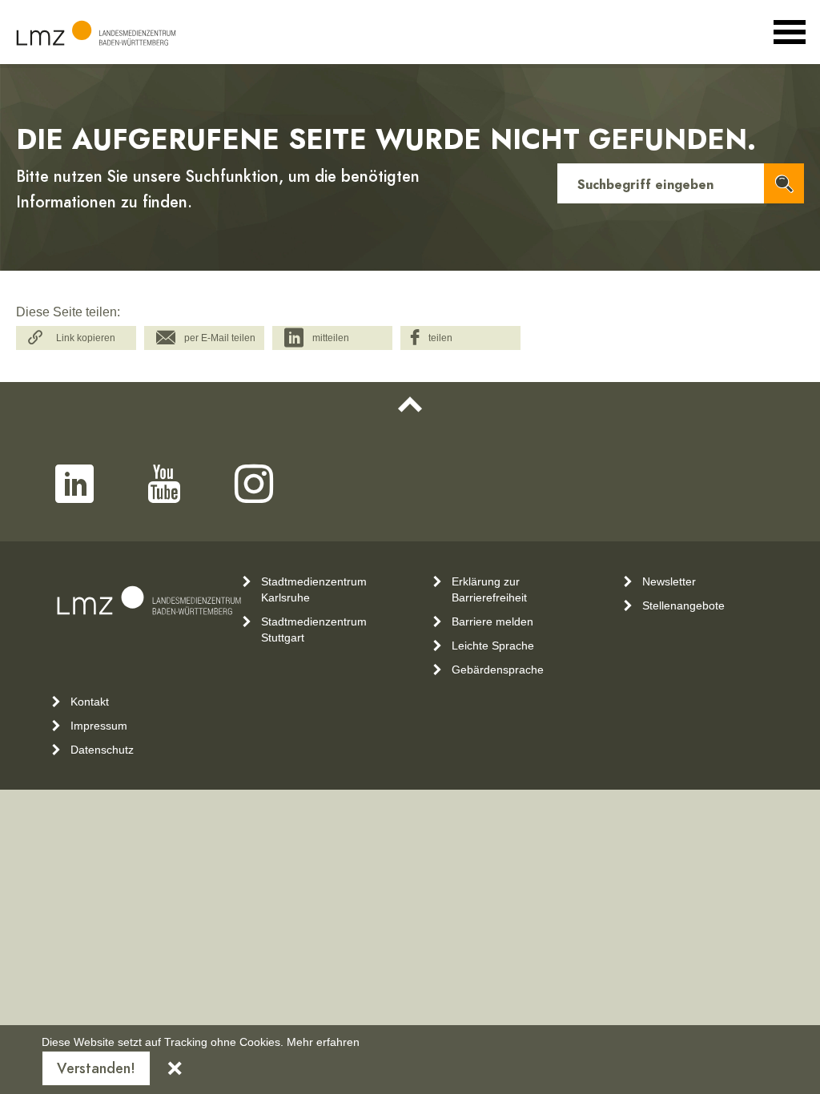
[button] (76, 338)
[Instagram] (254, 484)
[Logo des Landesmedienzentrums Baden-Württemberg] (149, 600)
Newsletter (669, 581)
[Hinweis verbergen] (175, 1068)
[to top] (410, 404)
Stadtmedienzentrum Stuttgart (314, 629)
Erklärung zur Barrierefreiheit (489, 589)
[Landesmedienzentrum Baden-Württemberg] (96, 33)
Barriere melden (492, 621)
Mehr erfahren (323, 1042)
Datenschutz (102, 749)
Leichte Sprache (493, 645)
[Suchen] (784, 183)
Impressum (98, 725)
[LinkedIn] (74, 484)
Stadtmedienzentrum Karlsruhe (314, 589)
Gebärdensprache (498, 669)
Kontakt (89, 701)
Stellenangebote (683, 605)
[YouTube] (164, 484)
